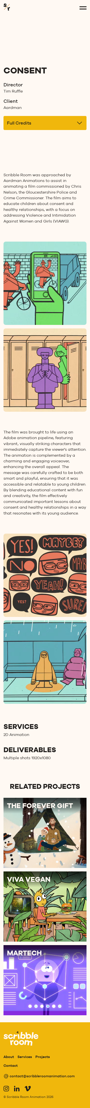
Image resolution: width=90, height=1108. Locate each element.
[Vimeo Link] (27, 1088)
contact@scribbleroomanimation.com (42, 1076)
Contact (10, 1065)
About (8, 1057)
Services (24, 1057)
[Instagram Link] (6, 1088)
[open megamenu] (83, 8)
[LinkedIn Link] (16, 1088)
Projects (42, 1057)
